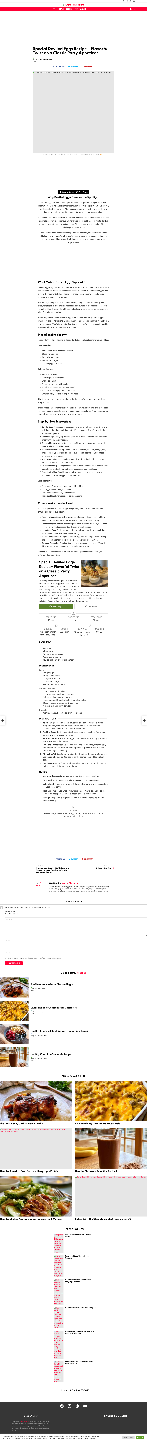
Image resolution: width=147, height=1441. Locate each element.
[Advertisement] (73, 27)
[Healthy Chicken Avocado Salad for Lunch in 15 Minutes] (36, 1196)
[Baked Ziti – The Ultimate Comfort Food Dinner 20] (111, 1196)
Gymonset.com (24, 1421)
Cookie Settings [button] (128, 1437)
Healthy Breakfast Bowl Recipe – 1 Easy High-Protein (60, 1031)
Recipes (69, 9)
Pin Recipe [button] (92, 607)
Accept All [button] (140, 1437)
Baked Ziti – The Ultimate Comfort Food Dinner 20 (103, 1219)
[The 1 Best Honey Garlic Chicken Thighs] (14, 987)
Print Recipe (83, 192)
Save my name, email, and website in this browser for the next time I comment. (34, 958)
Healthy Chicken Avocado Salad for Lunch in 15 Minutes (31, 1219)
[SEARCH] (134, 9)
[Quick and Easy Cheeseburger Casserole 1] (14, 1011)
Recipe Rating (10, 911)
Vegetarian (80, 9)
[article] (73, 376)
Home (60, 9)
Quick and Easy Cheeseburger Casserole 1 (54, 1008)
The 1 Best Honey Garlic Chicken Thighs (52, 984)
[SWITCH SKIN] (130, 9)
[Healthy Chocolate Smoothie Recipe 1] (14, 1057)
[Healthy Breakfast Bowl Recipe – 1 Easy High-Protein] (14, 1034)
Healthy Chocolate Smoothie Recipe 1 (51, 1054)
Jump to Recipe (67, 192)
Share (35, 74)
